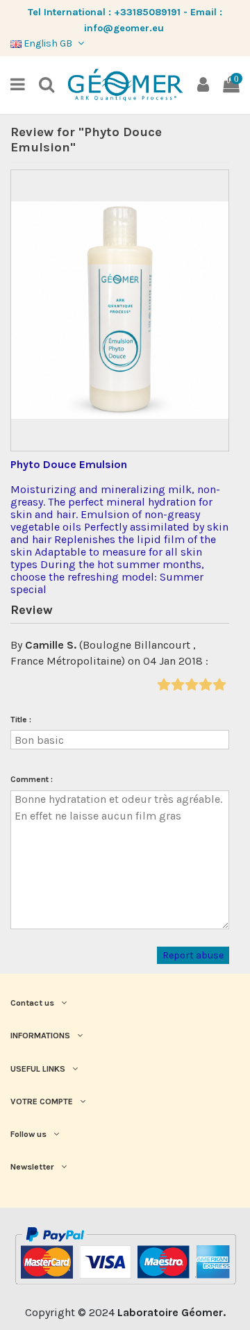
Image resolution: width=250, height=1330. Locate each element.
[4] (205, 685)
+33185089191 (147, 12)
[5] (219, 685)
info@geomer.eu (124, 28)
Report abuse (193, 955)
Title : (20, 719)
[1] (163, 685)
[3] (191, 685)
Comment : (31, 779)
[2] (177, 685)
